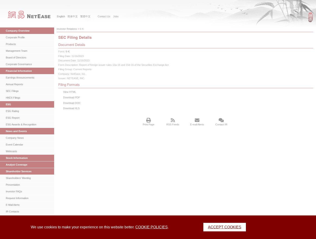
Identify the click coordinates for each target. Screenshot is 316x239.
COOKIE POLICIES (151, 227)
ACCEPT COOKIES (224, 227)
